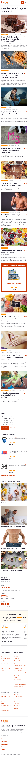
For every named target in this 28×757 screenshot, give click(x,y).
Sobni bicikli (16, 675)
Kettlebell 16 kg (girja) (14, 437)
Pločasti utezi (16, 658)
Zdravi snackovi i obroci (5, 668)
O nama (3, 747)
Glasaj (5, 427)
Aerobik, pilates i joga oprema (19, 682)
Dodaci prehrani (5, 145)
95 (26, 148)
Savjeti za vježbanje (5, 390)
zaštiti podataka (23, 732)
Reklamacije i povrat (18, 699)
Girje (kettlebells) (17, 656)
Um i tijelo (3, 107)
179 (26, 37)
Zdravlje (2, 670)
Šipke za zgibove (17, 663)
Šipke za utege (17, 660)
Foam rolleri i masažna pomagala (20, 672)
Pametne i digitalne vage (5, 696)
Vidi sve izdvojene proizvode (8, 475)
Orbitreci (16, 677)
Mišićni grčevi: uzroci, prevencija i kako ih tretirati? (10, 395)
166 (26, 250)
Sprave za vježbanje (18, 670)
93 (26, 73)
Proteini (2, 654)
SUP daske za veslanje (5, 710)
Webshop (3, 738)
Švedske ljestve (3, 694)
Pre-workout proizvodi (5, 666)
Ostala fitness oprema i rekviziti (20, 688)
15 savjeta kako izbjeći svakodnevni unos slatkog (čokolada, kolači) (11, 39)
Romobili (2, 703)
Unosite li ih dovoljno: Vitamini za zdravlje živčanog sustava (10, 319)
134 (26, 183)
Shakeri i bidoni (4, 698)
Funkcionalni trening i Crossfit (20, 684)
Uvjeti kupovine (17, 703)
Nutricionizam (4, 34)
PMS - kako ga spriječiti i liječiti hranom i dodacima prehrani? (12, 357)
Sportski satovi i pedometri (6, 705)
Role (2, 708)
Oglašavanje (4, 744)
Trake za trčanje (17, 673)
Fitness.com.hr (4, 2)
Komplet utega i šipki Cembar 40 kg (17, 464)
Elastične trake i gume (18, 686)
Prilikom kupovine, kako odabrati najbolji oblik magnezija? (11, 150)
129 (26, 393)
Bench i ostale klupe (18, 668)
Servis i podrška (17, 705)
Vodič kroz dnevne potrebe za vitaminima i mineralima (12, 253)
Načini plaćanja (17, 694)
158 (26, 316)
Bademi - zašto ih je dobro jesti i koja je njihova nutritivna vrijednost (12, 75)
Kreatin (2, 656)
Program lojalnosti (17, 701)
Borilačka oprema (4, 699)
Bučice (15, 654)
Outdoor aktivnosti (17, 689)
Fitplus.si (3, 749)
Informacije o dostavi (18, 696)
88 (26, 214)
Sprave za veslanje (17, 679)
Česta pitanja (16, 698)
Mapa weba (4, 741)
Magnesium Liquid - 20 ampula (14, 283)
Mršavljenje (3, 660)
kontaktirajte (21, 734)
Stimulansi (3, 672)
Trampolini (3, 701)
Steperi (15, 680)
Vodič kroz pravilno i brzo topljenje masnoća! (13, 548)
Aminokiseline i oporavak (5, 658)
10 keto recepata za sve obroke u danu (11, 570)
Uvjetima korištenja (14, 732)
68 (26, 111)
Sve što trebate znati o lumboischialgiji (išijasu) (13, 526)
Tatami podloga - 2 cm (14, 450)
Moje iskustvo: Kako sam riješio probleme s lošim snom (11, 114)
